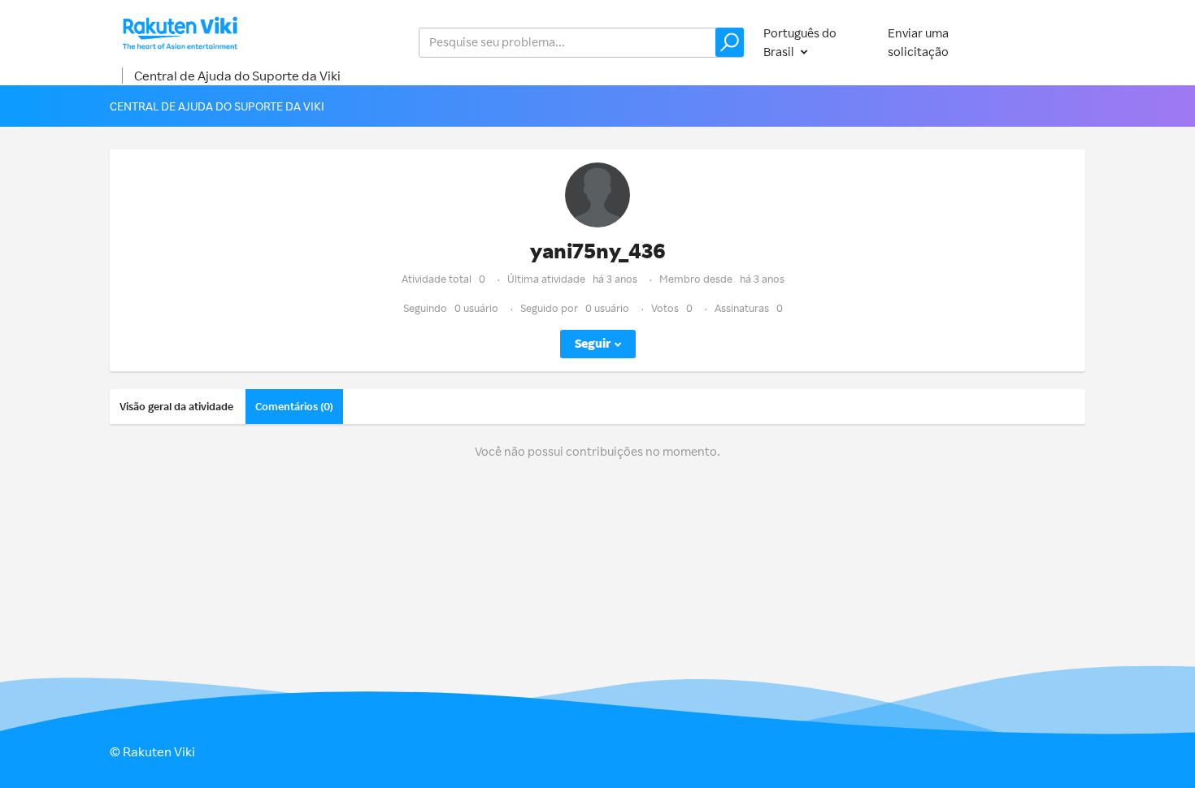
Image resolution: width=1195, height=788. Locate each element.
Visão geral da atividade (176, 406)
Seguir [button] (593, 343)
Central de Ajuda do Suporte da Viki (237, 75)
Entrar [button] (1052, 42)
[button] (729, 42)
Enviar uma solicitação (918, 42)
